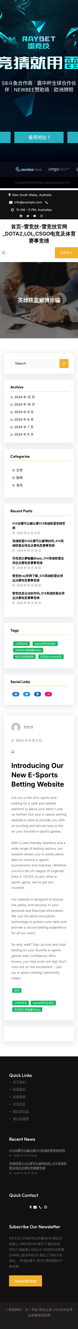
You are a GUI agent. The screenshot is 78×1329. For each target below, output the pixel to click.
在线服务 (19, 1097)
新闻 (19, 478)
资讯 (19, 485)
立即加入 (66, 253)
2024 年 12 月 (24, 397)
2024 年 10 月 (24, 404)
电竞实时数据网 (24, 656)
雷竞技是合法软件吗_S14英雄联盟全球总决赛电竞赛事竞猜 (38, 595)
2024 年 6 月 (24, 434)
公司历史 (19, 1104)
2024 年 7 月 (24, 427)
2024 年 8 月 (24, 419)
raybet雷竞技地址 (45, 643)
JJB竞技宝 (21, 643)
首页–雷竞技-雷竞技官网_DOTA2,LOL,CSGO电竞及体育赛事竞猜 (39, 233)
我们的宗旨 (21, 1111)
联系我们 (19, 1089)
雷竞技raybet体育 (51, 656)
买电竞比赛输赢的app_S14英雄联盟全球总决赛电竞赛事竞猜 (38, 560)
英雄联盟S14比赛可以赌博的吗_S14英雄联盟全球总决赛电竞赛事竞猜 (38, 543)
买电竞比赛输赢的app (28, 650)
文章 (19, 470)
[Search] (64, 363)
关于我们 (19, 1082)
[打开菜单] (3, 252)
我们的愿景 (21, 1119)
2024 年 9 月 (24, 412)
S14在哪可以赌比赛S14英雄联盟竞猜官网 (38, 526)
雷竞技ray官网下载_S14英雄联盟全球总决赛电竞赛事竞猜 (37, 578)
